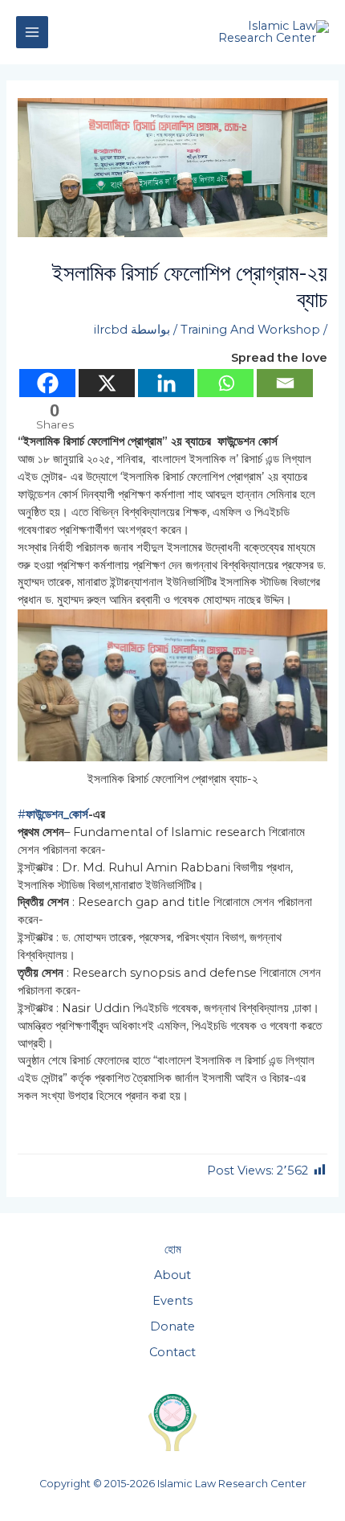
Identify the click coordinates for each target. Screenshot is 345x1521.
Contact (172, 1352)
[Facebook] (47, 383)
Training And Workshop (250, 329)
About (172, 1275)
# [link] (53, 814)
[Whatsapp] (225, 383)
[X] (107, 383)
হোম (172, 1249)
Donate (172, 1326)
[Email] (285, 383)
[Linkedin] (166, 383)
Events (172, 1300)
